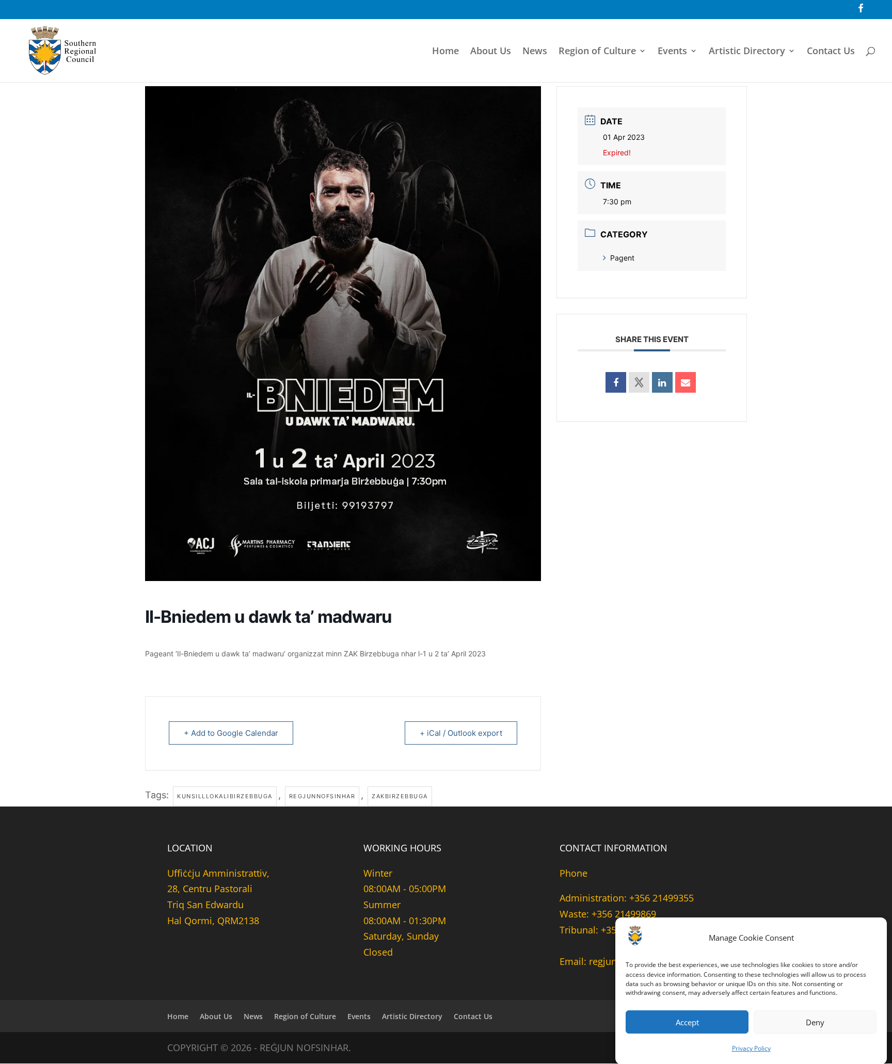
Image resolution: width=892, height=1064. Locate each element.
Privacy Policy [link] (751, 1047)
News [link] (534, 52)
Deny (815, 1022)
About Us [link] (490, 52)
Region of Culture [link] (597, 52)
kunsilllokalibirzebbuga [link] (225, 796)
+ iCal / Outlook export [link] (461, 733)
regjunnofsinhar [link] (322, 796)
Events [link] (672, 52)
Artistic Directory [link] (747, 52)
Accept (687, 1022)
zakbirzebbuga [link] (400, 796)
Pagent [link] (622, 257)
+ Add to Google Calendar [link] (231, 733)
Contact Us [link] (831, 52)
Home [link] (445, 52)
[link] (860, 12)
